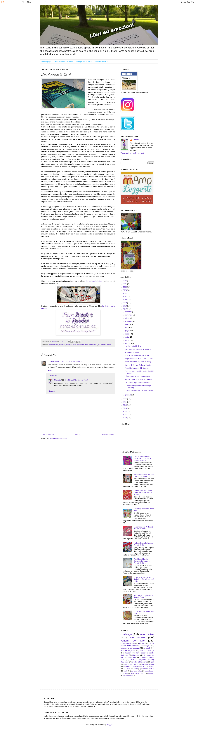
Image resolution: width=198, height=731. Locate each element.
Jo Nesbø (127, 668)
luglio (127, 328)
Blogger (109, 725)
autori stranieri (53, 345)
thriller (142, 643)
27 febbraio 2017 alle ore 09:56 (76, 380)
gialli (152, 662)
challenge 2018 (127, 643)
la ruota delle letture (104, 345)
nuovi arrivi (132, 657)
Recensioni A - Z (102, 62)
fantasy (128, 653)
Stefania (57, 380)
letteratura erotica (139, 666)
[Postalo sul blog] (71, 341)
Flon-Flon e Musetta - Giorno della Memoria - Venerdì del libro (142, 561)
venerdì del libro (133, 640)
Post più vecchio (108, 435)
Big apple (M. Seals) (132, 352)
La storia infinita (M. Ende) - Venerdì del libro (144, 528)
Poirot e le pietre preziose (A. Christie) (138, 380)
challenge (62, 345)
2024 (125, 287)
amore (126, 666)
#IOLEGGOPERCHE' (138, 673)
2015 (125, 402)
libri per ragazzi (128, 650)
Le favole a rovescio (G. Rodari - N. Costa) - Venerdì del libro (144, 579)
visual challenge (147, 650)
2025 (125, 284)
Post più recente (48, 435)
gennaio (128, 395)
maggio (128, 334)
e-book (147, 648)
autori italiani (147, 634)
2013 (125, 408)
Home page (46, 62)
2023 (125, 290)
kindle (126, 671)
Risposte (53, 375)
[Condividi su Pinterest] (79, 341)
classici (151, 666)
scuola (125, 673)
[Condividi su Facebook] (77, 341)
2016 (125, 399)
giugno (127, 331)
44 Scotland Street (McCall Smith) (137, 355)
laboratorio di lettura (147, 668)
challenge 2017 (71, 345)
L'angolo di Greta (83, 62)
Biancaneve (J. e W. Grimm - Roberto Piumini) (144, 596)
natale (143, 657)
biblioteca (136, 655)
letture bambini (149, 671)
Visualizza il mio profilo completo (133, 153)
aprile (127, 337)
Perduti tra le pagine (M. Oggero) (137, 368)
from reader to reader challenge (87, 345)
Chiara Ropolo (53, 361)
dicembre (128, 312)
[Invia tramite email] (69, 341)
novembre (129, 315)
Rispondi (51, 370)
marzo (127, 340)
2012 (125, 411)
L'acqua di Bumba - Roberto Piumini (138, 365)
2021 (125, 296)
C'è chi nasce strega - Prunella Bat (137, 376)
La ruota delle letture (94, 281)
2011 (125, 415)
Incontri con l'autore (64, 62)
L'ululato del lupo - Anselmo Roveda (138, 383)
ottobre (127, 318)
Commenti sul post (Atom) (57, 439)
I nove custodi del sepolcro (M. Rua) (138, 362)
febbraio (128, 343)
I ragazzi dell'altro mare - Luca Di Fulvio (139, 359)
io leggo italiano (148, 664)
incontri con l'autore (131, 664)
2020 (125, 300)
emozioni (151, 673)
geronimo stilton (136, 671)
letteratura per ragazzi (130, 648)
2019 (125, 303)
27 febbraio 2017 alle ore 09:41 (71, 361)
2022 (125, 293)
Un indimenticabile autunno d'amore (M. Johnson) (144, 475)
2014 (125, 405)
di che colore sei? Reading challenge (137, 644)
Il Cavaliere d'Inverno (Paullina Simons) (139, 391)
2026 (125, 281)
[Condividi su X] (74, 341)
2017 (125, 309)
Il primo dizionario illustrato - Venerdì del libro (144, 544)
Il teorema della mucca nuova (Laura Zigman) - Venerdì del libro (142, 458)
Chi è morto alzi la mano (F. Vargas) (138, 349)
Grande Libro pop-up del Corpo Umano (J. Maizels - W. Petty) (143, 493)
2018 (125, 306)
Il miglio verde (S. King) (133, 346)
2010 (125, 418)
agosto (127, 324)
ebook (136, 668)
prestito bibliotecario (139, 662)
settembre (129, 321)
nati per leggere (128, 675)
